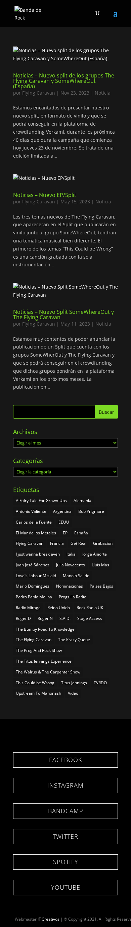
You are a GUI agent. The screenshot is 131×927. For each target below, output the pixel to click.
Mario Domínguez (32, 586)
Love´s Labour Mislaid (36, 575)
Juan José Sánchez (32, 565)
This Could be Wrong (35, 683)
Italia (71, 554)
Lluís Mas (100, 565)
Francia (57, 543)
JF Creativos (48, 919)
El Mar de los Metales (36, 533)
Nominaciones (69, 586)
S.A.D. (65, 618)
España (81, 533)
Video (73, 693)
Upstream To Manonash (38, 693)
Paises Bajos (101, 586)
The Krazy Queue (74, 639)
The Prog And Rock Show (39, 650)
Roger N (45, 618)
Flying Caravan (38, 93)
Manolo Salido (76, 575)
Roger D (23, 618)
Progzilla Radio (72, 597)
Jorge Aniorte (94, 554)
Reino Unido (58, 607)
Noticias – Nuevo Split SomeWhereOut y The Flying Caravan (63, 314)
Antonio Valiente (31, 511)
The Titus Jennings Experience (44, 661)
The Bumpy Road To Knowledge (45, 629)
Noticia (103, 93)
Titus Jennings (74, 683)
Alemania (82, 500)
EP (65, 533)
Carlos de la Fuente (34, 522)
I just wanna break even (38, 554)
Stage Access (89, 618)
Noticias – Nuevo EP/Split (44, 195)
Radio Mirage (28, 607)
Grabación (103, 543)
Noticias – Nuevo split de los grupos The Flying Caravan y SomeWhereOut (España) (63, 81)
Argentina (62, 511)
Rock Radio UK (90, 607)
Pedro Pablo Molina (34, 597)
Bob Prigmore (91, 511)
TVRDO (100, 683)
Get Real (78, 543)
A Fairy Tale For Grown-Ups (41, 500)
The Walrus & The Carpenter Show (48, 672)
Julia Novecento (70, 565)
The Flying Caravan (33, 639)
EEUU (63, 522)
